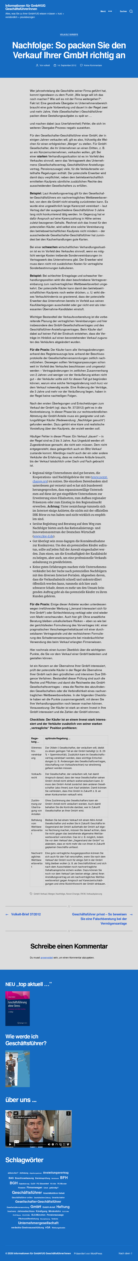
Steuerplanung (45, 1219)
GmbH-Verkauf (40, 893)
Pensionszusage (55, 1214)
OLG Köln (26, 1215)
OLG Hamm (17, 1215)
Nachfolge (60, 893)
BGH (14, 1182)
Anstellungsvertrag (55, 1172)
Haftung (63, 1206)
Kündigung (41, 1211)
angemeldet (47, 957)
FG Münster (62, 1183)
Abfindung (24, 1173)
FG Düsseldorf (43, 1183)
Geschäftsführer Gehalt (53, 1193)
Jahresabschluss (25, 1211)
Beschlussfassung (24, 1178)
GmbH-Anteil (48, 1207)
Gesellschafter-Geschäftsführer (38, 1201)
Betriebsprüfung (42, 1178)
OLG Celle (65, 1211)
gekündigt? (53, 1187)
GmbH (35, 1206)
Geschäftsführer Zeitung (42, 1197)
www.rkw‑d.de (43, 536)
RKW (82, 893)
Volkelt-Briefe (69, 34)
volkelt (47, 65)
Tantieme (54, 1219)
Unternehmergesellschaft (38, 1222)
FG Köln (53, 1184)
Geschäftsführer (27, 1192)
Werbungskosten (58, 1227)
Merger (51, 893)
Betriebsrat (55, 1178)
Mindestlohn (55, 1211)
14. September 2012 (66, 65)
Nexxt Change (73, 893)
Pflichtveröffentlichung (28, 1218)
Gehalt (46, 1188)
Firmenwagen (34, 1187)
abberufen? (13, 1172)
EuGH (33, 1183)
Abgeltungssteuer (36, 1173)
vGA (47, 1227)
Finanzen (21, 1187)
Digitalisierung (24, 1184)
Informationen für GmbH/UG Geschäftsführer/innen (25, 7)
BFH (64, 1177)
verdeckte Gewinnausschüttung (27, 1227)
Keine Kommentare (93, 65)
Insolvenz (12, 1211)
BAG (11, 1178)
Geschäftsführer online (22, 1197)
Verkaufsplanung (94, 893)
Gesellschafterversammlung (18, 1207)
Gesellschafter (58, 1197)
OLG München (38, 1214)
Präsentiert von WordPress (88, 1253)
